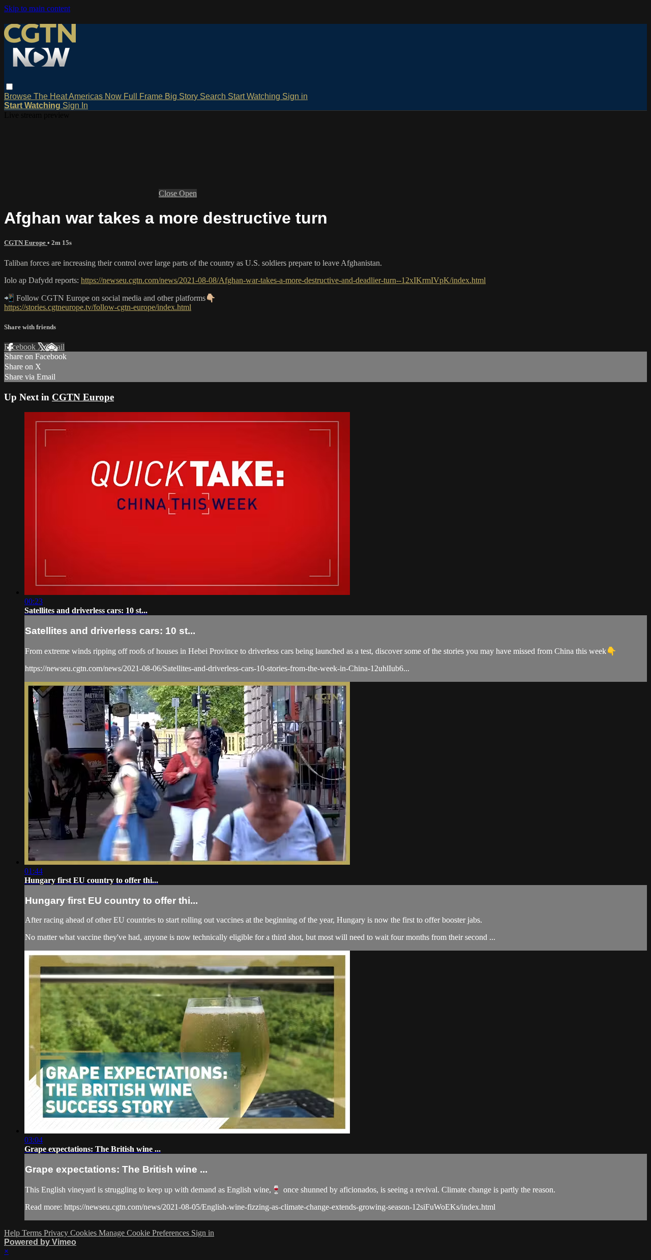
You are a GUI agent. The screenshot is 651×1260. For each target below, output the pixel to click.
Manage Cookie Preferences (145, 1232)
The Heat (51, 96)
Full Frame (144, 96)
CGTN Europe (25, 242)
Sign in (295, 96)
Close (169, 193)
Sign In (75, 105)
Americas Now (96, 96)
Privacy (57, 1232)
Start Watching (255, 96)
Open (188, 193)
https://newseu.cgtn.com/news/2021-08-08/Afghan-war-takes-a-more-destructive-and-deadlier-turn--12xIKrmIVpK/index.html (283, 280)
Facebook (21, 346)
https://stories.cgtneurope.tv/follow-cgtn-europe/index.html (97, 307)
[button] (9, 86)
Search (214, 96)
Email (55, 346)
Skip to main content (37, 8)
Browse (19, 96)
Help (13, 1232)
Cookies (84, 1232)
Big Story (182, 96)
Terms (33, 1232)
